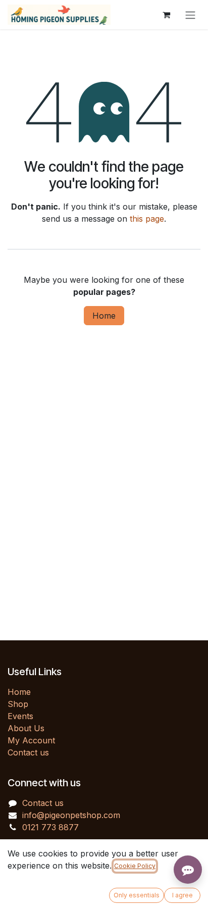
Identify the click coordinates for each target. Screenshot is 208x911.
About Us (26, 728)
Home (104, 316)
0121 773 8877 (50, 827)
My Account (31, 740)
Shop (18, 704)
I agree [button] (182, 895)
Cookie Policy (134, 866)
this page (147, 219)
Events (20, 716)
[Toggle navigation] (190, 14)
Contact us (28, 752)
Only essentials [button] (137, 895)
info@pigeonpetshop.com (71, 815)
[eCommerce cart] (166, 15)
